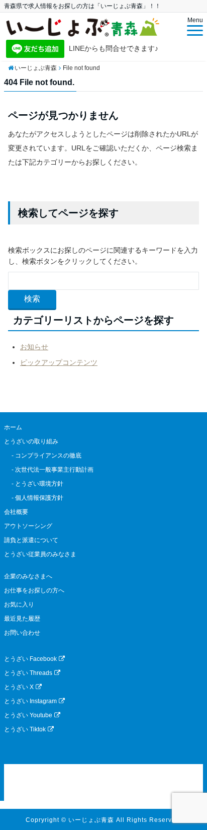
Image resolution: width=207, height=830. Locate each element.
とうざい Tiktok (25, 729)
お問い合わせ (22, 632)
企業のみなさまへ (28, 576)
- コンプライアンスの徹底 (42, 455)
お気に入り (19, 604)
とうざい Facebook (30, 658)
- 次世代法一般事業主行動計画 (48, 469)
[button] (103, 782)
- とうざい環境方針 (33, 483)
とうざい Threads (28, 672)
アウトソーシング (28, 526)
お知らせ (34, 347)
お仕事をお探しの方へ (34, 590)
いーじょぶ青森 (91, 819)
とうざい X (19, 687)
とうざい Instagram (30, 701)
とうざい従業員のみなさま (40, 554)
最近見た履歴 (22, 618)
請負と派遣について (31, 540)
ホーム (13, 427)
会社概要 (16, 511)
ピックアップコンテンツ (58, 362)
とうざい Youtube (28, 715)
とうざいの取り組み (31, 441)
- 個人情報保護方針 (33, 497)
